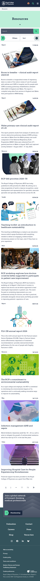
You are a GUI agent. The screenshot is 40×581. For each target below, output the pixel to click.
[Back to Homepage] (10, 3)
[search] (36, 31)
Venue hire (29, 535)
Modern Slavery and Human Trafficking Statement (11, 566)
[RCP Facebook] (17, 541)
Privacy (5, 553)
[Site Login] (28, 3)
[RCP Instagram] (11, 541)
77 (22, 488)
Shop (11, 535)
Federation (11, 524)
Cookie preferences (8, 571)
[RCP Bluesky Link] (28, 541)
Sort (24, 38)
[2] (34, 487)
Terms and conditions (9, 561)
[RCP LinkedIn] (23, 541)
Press (29, 529)
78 (28, 488)
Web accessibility (8, 549)
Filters (14, 38)
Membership (15, 513)
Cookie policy (7, 557)
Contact (28, 524)
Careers (11, 529)
